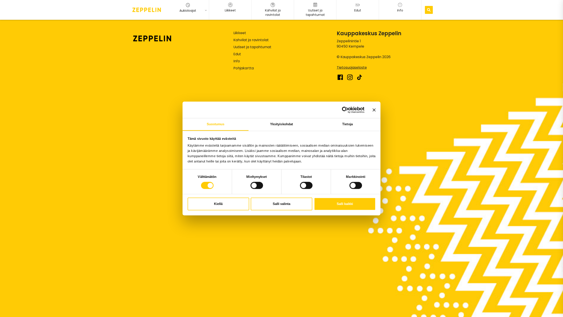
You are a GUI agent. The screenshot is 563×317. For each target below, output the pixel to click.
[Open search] (429, 10)
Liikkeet (239, 32)
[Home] (146, 10)
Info (236, 61)
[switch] (256, 185)
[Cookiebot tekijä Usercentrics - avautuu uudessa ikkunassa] (345, 110)
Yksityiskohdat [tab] (281, 124)
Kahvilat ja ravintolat (251, 39)
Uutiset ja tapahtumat (252, 47)
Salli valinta (281, 204)
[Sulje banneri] (374, 109)
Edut (237, 54)
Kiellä (218, 204)
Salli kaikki (345, 204)
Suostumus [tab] (216, 124)
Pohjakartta (243, 68)
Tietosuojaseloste (352, 67)
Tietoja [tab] (347, 124)
